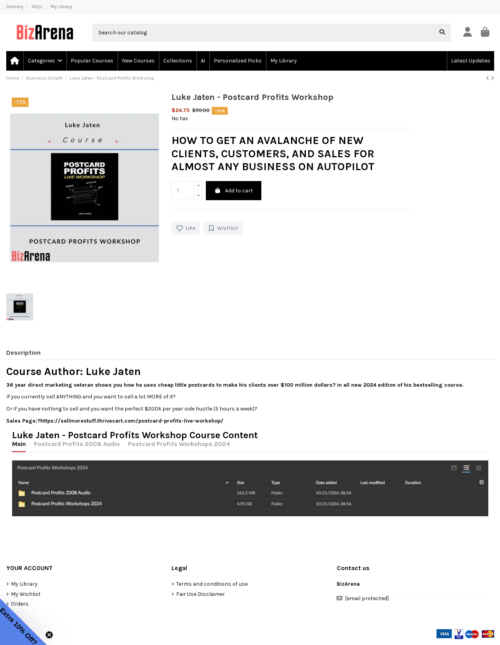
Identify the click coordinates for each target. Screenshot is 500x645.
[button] (44, 61)
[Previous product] (488, 78)
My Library (61, 6)
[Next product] (492, 78)
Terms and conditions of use (212, 584)
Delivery (15, 6)
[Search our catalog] (442, 32)
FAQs (38, 6)
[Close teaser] (49, 635)
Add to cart (239, 190)
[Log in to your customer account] (467, 32)
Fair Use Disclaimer (200, 594)
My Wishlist (26, 594)
